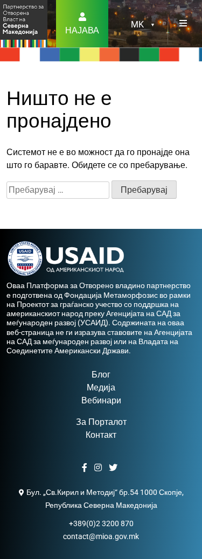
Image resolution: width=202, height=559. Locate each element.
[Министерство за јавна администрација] (23, 23)
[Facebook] (86, 468)
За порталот (101, 422)
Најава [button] (82, 30)
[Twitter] (114, 468)
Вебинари (101, 400)
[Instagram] (99, 468)
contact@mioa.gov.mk (101, 536)
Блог (101, 374)
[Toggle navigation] (183, 23)
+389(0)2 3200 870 (101, 523)
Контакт (101, 435)
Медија (101, 387)
